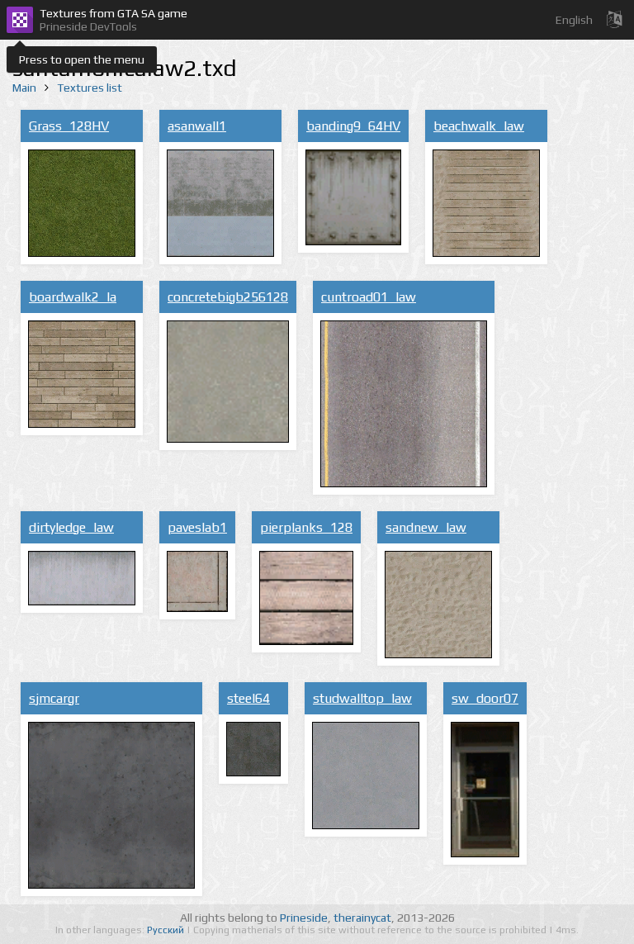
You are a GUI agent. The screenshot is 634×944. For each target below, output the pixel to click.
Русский (167, 930)
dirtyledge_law (71, 527)
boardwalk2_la (72, 297)
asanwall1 (197, 126)
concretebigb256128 (228, 297)
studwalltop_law (362, 698)
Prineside (304, 917)
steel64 (248, 698)
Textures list (89, 87)
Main (24, 87)
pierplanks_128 (306, 527)
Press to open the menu (81, 59)
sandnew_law (426, 527)
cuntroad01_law (368, 297)
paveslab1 (197, 527)
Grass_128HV (69, 126)
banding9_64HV (353, 126)
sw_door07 (485, 698)
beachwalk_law (478, 126)
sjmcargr (54, 698)
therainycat (362, 917)
